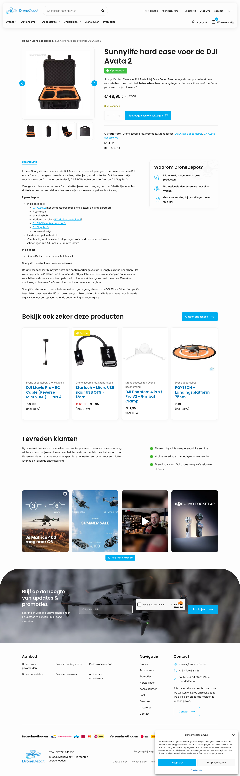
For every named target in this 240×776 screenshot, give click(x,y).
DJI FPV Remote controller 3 (49, 223)
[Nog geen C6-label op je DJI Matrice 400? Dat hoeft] (45, 521)
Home (25, 40)
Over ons (205, 10)
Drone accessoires (42, 40)
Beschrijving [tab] (29, 161)
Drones (10, 21)
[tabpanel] (45, 374)
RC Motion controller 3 (67, 219)
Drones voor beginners (68, 664)
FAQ (142, 695)
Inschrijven (199, 609)
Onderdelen (71, 21)
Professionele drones (101, 664)
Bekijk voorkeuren (216, 762)
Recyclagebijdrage (144, 751)
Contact (218, 10)
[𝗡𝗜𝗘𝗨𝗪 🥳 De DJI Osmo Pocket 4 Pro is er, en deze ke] (194, 521)
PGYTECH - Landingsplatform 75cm (192, 392)
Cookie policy (120, 761)
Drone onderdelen (32, 674)
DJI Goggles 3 (40, 227)
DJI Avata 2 (39, 207)
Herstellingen (151, 10)
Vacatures (190, 10)
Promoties (109, 21)
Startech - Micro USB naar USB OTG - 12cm (95, 392)
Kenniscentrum (170, 10)
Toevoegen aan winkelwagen (146, 115)
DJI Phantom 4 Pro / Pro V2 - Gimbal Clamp (143, 396)
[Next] (94, 83)
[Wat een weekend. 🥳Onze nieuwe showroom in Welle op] (145, 521)
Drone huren (92, 21)
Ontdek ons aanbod (196, 316)
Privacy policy (197, 770)
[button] (233, 734)
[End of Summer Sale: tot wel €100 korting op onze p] (95, 521)
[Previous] (22, 83)
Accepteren (177, 762)
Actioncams (28, 21)
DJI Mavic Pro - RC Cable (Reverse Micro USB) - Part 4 (44, 392)
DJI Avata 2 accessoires (188, 133)
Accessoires (49, 21)
